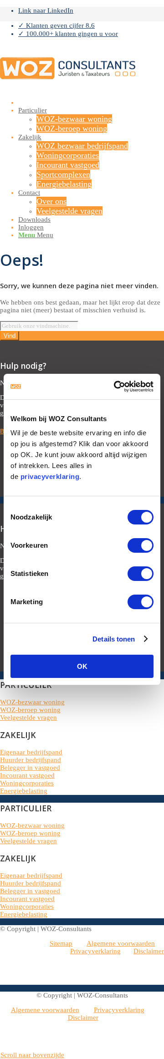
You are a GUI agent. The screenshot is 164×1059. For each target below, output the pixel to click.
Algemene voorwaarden (121, 943)
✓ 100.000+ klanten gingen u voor (68, 33)
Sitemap (61, 943)
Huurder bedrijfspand (30, 760)
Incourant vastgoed (27, 775)
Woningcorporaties (27, 783)
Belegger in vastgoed (30, 767)
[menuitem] (91, 25)
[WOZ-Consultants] (68, 88)
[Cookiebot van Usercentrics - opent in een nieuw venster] (116, 386)
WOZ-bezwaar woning (32, 702)
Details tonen (113, 639)
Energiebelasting (23, 790)
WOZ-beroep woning (30, 709)
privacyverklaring (50, 476)
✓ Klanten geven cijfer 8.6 (56, 25)
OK (82, 666)
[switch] (141, 545)
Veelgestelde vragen (28, 717)
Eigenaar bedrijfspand (31, 752)
